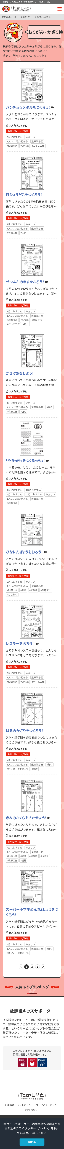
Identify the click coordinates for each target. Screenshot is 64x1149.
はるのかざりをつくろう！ (24, 730)
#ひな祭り (12, 594)
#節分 (26, 324)
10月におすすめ (34, 494)
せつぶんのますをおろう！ (25, 281)
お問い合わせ (32, 1110)
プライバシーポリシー (47, 1105)
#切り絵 (33, 856)
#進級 (35, 768)
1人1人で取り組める (17, 141)
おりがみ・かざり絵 (18, 131)
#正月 (23, 232)
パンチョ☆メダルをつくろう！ (28, 107)
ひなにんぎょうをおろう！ (24, 551)
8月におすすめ (14, 137)
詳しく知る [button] (39, 1133)
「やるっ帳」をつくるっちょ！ (25, 460)
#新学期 (11, 953)
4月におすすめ (33, 490)
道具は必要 (37, 141)
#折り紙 (24, 145)
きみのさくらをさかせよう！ (26, 817)
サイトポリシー (25, 1105)
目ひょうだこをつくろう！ (24, 194)
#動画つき (12, 145)
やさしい (30, 137)
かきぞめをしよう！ (20, 373)
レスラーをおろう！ (20, 643)
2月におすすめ (14, 581)
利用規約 (9, 1105)
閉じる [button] (32, 1142)
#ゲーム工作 (38, 681)
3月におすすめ (14, 673)
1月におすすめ (14, 224)
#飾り (49, 407)
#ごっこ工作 (38, 145)
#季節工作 (12, 232)
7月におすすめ (14, 494)
